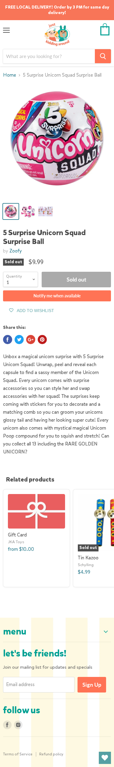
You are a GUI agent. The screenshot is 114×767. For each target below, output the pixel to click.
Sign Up (91, 684)
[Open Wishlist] (105, 758)
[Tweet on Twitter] (19, 339)
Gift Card (17, 535)
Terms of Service (18, 754)
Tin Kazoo (88, 557)
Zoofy (15, 251)
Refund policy (51, 754)
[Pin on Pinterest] (42, 339)
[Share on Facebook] (7, 339)
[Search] (103, 56)
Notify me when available (57, 295)
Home (9, 75)
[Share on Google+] (30, 339)
